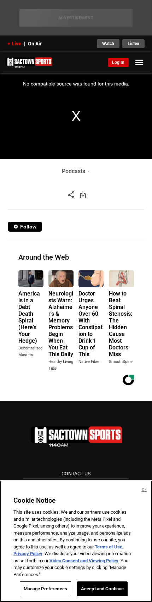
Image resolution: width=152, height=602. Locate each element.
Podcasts (73, 171)
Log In (118, 62)
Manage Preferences (45, 588)
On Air (35, 43)
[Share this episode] (71, 194)
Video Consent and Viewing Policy (83, 560)
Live (16, 43)
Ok (144, 489)
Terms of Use (108, 546)
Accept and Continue (102, 588)
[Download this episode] (83, 194)
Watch (108, 43)
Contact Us (76, 473)
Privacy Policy (27, 553)
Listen (133, 43)
